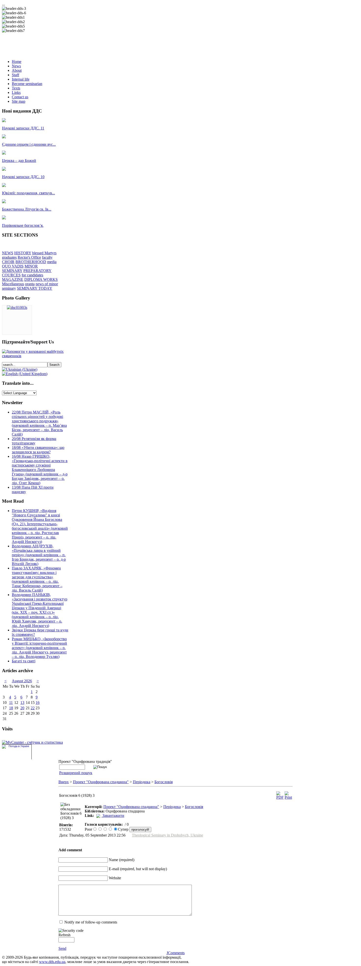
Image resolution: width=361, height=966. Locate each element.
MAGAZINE (12, 279)
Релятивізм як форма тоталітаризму (34, 441)
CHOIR (8, 262)
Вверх (63, 782)
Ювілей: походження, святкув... (28, 193)
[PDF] (280, 797)
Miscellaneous (13, 284)
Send (62, 948)
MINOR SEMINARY (20, 268)
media (51, 262)
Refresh (64, 935)
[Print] (288, 797)
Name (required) (121, 860)
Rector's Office (29, 257)
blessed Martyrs (44, 253)
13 (22, 702)
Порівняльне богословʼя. (22, 225)
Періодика (141, 782)
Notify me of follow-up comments (90, 922)
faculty (47, 257)
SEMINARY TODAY (34, 288)
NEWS (7, 253)
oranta (30, 284)
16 (38, 702)
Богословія (163, 782)
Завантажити (113, 815)
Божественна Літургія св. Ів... (26, 209)
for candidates (32, 275)
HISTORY (22, 253)
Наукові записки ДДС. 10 (23, 177)
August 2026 (22, 681)
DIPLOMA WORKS (41, 279)
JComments (176, 953)
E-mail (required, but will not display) (138, 869)
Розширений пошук (75, 773)
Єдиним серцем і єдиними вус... (29, 144)
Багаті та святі (23, 661)
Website (115, 878)
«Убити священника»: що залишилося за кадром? (38, 449)
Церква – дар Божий (19, 160)
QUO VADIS (13, 266)
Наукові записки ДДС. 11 (23, 128)
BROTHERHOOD (30, 262)
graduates (9, 257)
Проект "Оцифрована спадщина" (101, 782)
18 (11, 708)
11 (11, 702)
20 (22, 708)
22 (33, 708)
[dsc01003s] (17, 307)
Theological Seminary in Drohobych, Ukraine (167, 835)
